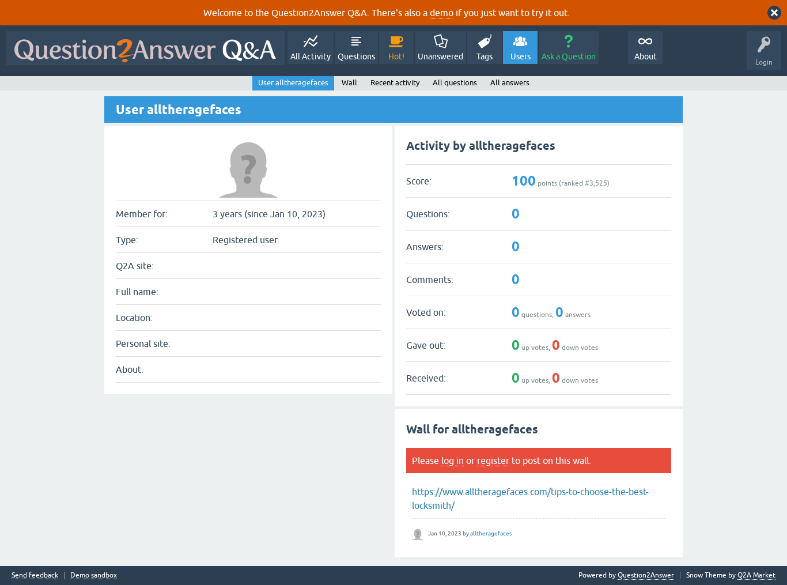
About (645, 56)
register (493, 460)
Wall (349, 82)
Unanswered (440, 56)
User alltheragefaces (293, 82)
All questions (455, 82)
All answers (509, 82)
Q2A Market (756, 575)
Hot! (396, 56)
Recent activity (394, 82)
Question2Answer (646, 575)
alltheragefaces (491, 533)
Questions (356, 56)
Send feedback (35, 575)
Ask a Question (569, 56)
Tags (484, 56)
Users (520, 56)
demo (441, 12)
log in (452, 460)
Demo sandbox (93, 575)
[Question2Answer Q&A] (145, 48)
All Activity (310, 56)
